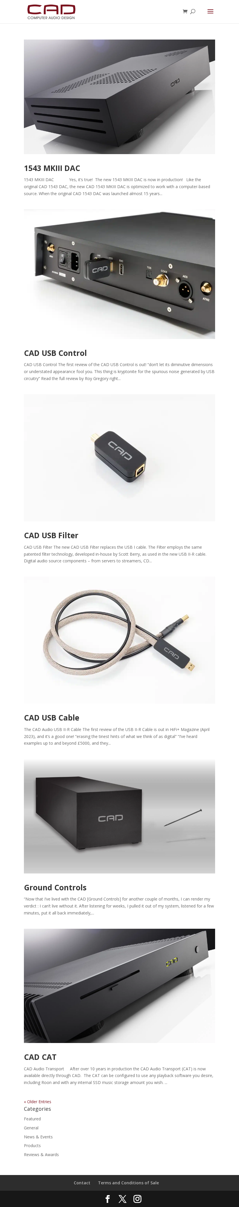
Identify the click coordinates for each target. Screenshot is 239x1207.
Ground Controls (55, 887)
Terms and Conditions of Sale (128, 1182)
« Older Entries (37, 1101)
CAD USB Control (55, 353)
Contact (82, 1182)
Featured (32, 1119)
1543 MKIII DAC (52, 168)
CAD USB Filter (51, 535)
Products (32, 1145)
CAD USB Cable (51, 717)
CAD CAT (40, 1057)
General (31, 1128)
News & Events (38, 1137)
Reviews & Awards (41, 1154)
